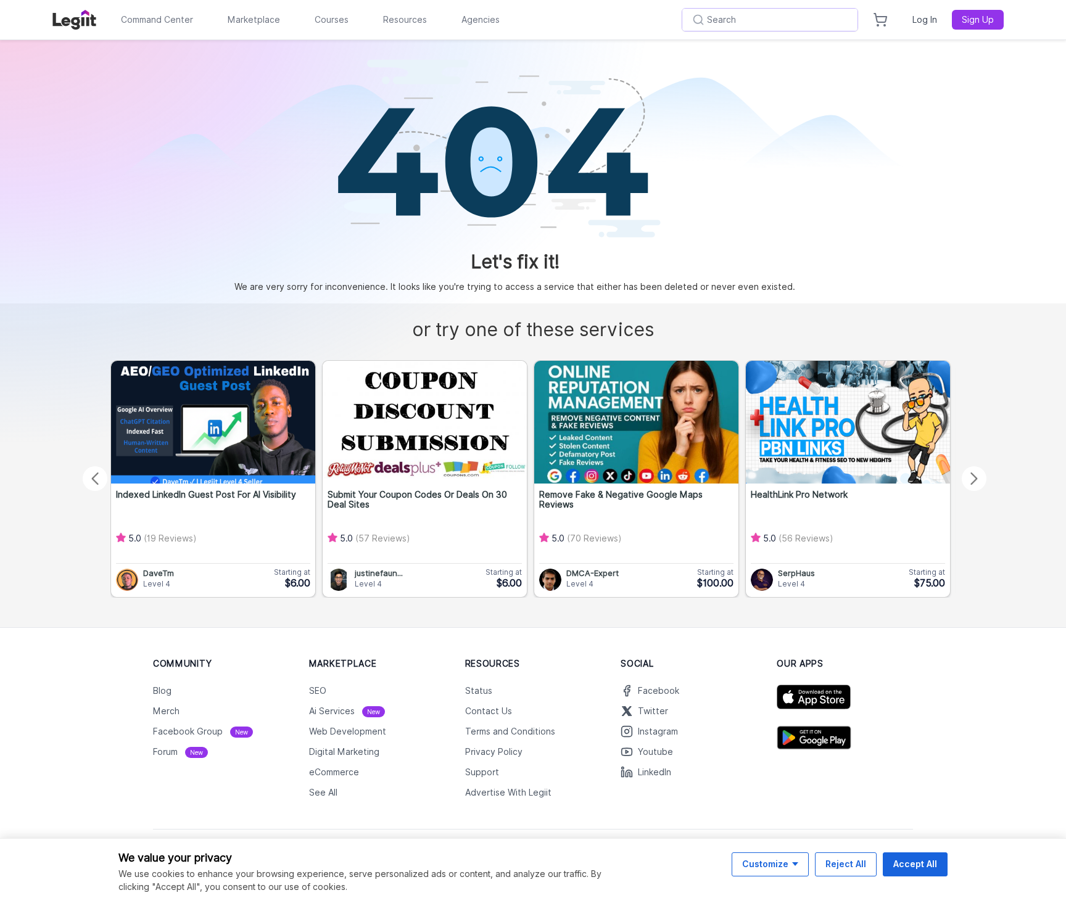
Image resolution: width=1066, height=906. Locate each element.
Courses (332, 20)
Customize (765, 864)
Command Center (157, 20)
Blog (162, 691)
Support (482, 772)
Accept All (915, 864)
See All (323, 792)
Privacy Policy (494, 752)
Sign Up (978, 20)
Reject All (845, 864)
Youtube (655, 752)
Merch (166, 711)
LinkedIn (654, 772)
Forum (178, 752)
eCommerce (334, 772)
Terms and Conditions (510, 731)
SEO (317, 691)
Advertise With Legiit (508, 792)
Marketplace (254, 20)
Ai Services (344, 711)
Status (478, 691)
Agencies (480, 20)
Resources (405, 20)
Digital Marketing (344, 752)
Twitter (653, 711)
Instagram (658, 731)
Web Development (347, 731)
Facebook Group (200, 731)
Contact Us (488, 711)
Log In (924, 20)
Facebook (658, 691)
